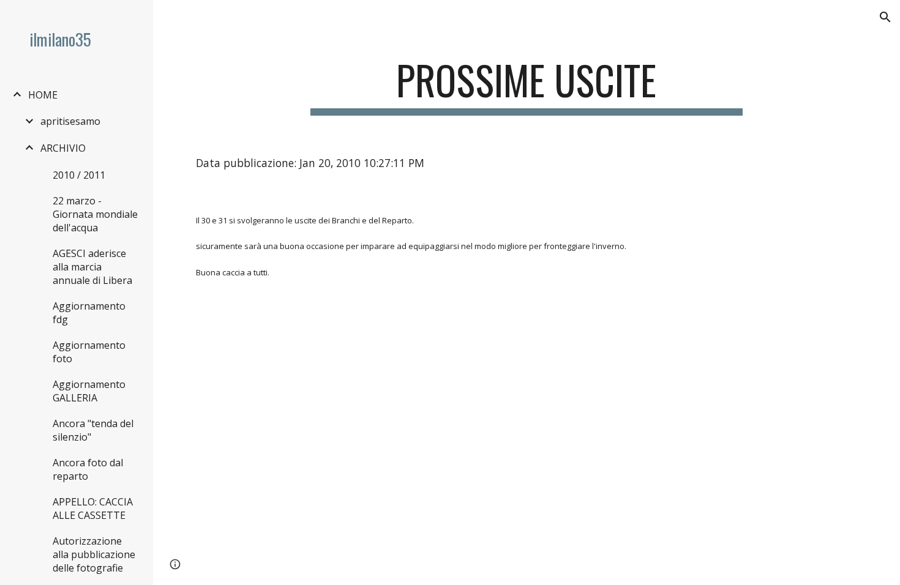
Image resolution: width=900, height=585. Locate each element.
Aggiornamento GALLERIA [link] (89, 391)
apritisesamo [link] (70, 121)
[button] (885, 17)
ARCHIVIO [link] (63, 148)
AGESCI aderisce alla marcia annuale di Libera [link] (92, 267)
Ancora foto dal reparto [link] (88, 469)
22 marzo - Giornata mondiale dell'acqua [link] (95, 214)
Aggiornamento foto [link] (89, 351)
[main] (526, 86)
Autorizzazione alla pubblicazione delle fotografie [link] (94, 554)
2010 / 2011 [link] (79, 175)
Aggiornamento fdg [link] (89, 312)
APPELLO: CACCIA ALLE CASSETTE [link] (93, 508)
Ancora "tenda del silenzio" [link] (93, 430)
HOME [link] (43, 95)
